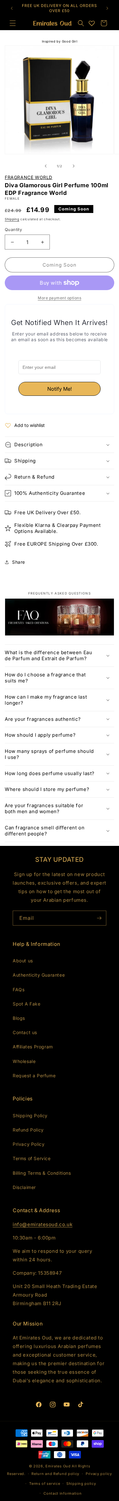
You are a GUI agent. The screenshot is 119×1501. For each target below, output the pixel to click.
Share (18, 562)
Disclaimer (24, 1187)
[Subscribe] (99, 918)
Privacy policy (99, 1473)
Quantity (13, 229)
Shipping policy (81, 1483)
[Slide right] (74, 166)
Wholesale (24, 1061)
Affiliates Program (33, 1046)
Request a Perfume (34, 1075)
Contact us (25, 1032)
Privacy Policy (28, 1144)
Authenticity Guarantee (39, 975)
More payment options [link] (59, 298)
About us (23, 960)
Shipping (12, 219)
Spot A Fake (27, 1003)
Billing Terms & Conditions (42, 1173)
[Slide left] (46, 166)
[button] (81, 23)
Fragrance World (28, 177)
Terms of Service (32, 1158)
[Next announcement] (107, 8)
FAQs (18, 989)
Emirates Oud (57, 1466)
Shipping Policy (30, 1115)
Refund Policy (28, 1129)
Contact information (62, 1493)
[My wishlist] (92, 23)
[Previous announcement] (12, 8)
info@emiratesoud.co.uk (42, 1224)
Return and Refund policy (55, 1473)
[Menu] (13, 23)
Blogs (19, 1018)
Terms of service (44, 1483)
